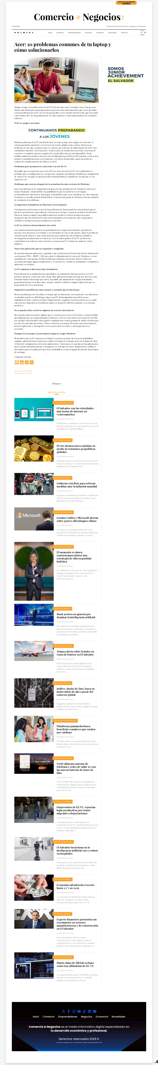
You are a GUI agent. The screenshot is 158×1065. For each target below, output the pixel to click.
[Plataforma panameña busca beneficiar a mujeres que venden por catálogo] (34, 729)
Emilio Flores (69, 419)
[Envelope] (94, 1011)
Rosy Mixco (20, 371)
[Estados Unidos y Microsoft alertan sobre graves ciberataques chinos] (34, 519)
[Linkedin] (89, 1011)
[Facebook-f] (68, 1011)
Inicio (50, 33)
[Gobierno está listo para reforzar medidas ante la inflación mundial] (34, 484)
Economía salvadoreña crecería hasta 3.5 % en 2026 (75, 886)
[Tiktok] (84, 1011)
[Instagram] (74, 1011)
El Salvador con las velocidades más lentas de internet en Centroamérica (75, 411)
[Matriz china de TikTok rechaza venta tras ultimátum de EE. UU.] (34, 965)
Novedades (112, 33)
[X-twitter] (63, 1011)
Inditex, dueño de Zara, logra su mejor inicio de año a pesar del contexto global (76, 691)
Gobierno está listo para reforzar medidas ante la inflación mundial (77, 485)
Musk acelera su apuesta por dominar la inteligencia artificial (76, 615)
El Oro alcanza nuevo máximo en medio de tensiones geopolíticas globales (76, 449)
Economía (100, 33)
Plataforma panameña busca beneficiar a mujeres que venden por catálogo (76, 729)
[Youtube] (79, 1011)
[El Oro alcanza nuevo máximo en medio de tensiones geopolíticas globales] (34, 448)
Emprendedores (74, 33)
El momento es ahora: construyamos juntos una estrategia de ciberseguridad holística (74, 557)
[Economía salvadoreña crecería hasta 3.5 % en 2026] (34, 887)
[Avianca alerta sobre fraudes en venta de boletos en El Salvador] (34, 651)
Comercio (60, 33)
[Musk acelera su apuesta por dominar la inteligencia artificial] (34, 614)
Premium (124, 33)
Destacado (20, 373)
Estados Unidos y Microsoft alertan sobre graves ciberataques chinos (77, 519)
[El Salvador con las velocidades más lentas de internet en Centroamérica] (34, 409)
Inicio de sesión (142, 33)
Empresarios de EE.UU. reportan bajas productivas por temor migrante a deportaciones (76, 810)
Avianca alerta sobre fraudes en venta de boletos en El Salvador (75, 653)
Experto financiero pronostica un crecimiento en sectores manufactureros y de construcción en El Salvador (77, 924)
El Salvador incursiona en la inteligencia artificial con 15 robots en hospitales (77, 850)
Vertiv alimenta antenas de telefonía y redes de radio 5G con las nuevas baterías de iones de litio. (76, 768)
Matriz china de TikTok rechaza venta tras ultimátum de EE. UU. (75, 964)
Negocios (88, 33)
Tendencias (28, 373)
